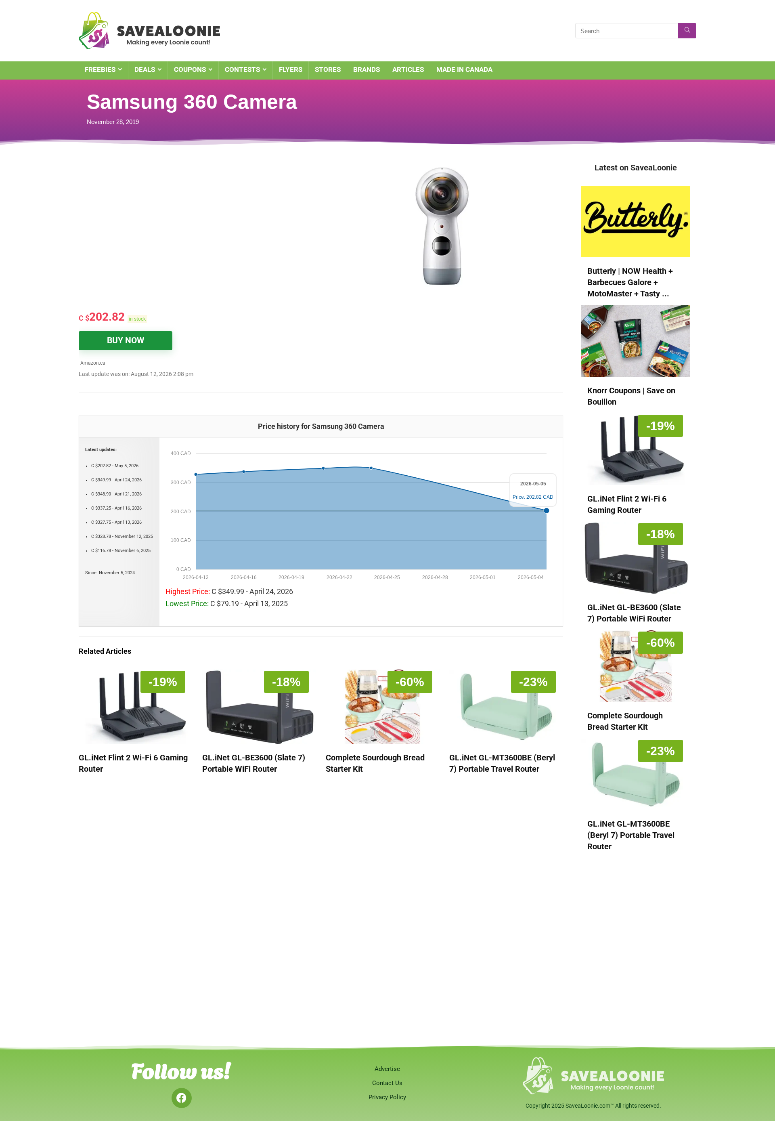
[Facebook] (182, 1098)
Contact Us (387, 1083)
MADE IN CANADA (464, 69)
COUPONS (190, 69)
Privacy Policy (387, 1097)
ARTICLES (408, 69)
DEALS (144, 69)
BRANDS (366, 69)
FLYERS (290, 69)
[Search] (687, 30)
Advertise (387, 1069)
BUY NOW (125, 340)
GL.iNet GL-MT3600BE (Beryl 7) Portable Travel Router (630, 835)
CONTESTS (242, 69)
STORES (328, 69)
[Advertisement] (180, 222)
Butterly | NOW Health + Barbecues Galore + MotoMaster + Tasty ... (630, 282)
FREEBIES (100, 69)
